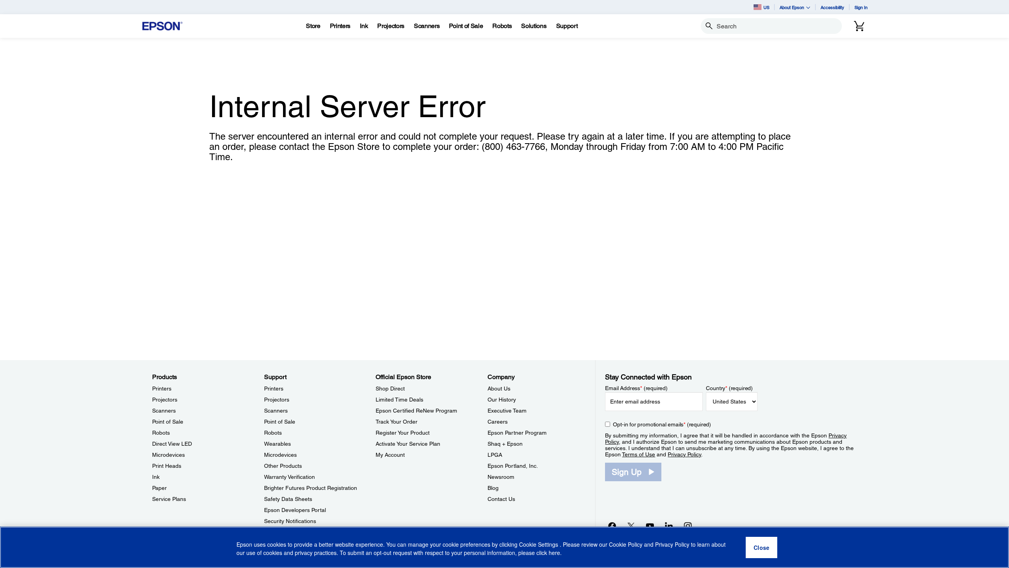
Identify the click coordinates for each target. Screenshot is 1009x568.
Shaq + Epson (505, 444)
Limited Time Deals (399, 399)
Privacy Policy (684, 454)
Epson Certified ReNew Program (416, 410)
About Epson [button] (792, 7)
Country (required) (729, 388)
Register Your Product (403, 433)
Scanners (164, 410)
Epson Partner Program (517, 433)
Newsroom (501, 477)
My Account (390, 455)
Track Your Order (396, 422)
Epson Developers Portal (295, 510)
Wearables (277, 444)
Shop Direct (390, 388)
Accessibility (832, 7)
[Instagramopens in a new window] (688, 526)
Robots (161, 433)
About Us (499, 388)
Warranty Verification (289, 477)
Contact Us (501, 499)
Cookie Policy (625, 544)
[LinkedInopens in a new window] (669, 526)
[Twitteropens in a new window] (631, 526)
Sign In (861, 7)
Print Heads (166, 466)
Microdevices (168, 455)
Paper (159, 488)
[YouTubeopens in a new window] (650, 526)
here (554, 553)
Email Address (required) (636, 388)
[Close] (761, 547)
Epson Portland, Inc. (513, 466)
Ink (156, 477)
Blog (493, 488)
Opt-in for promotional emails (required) (662, 424)
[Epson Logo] (162, 26)
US (766, 7)
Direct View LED (172, 444)
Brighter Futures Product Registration (310, 488)
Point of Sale (167, 422)
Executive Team (507, 410)
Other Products (283, 466)
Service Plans (169, 499)
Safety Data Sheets (288, 499)
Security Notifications (290, 521)
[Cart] (859, 26)
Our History (502, 399)
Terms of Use (638, 454)
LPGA (495, 455)
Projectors (164, 399)
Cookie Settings (539, 544)
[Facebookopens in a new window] (612, 526)
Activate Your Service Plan (408, 444)
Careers (498, 422)
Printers (161, 388)
